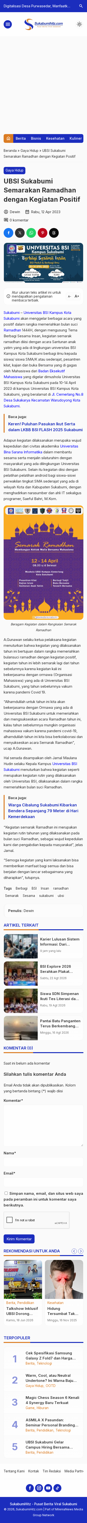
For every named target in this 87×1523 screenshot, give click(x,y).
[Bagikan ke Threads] (54, 233)
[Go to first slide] (80, 1251)
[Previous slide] (74, 1251)
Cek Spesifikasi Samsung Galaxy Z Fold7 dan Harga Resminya (49, 1358)
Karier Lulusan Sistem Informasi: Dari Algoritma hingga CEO (60, 944)
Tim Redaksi (52, 1471)
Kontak (33, 1471)
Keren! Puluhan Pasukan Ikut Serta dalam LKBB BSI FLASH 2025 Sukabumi (45, 426)
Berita (21, 138)
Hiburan (43, 1408)
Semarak (12, 896)
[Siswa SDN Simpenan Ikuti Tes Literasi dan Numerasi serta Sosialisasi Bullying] (21, 1001)
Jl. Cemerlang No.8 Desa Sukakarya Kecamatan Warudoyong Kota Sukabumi (43, 400)
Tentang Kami (14, 1471)
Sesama (29, 896)
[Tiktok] (57, 1488)
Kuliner (76, 138)
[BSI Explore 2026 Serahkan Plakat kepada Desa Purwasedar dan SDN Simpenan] (21, 973)
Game (30, 1408)
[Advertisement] (43, 83)
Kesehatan (55, 138)
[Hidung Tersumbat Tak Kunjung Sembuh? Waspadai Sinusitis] (64, 1279)
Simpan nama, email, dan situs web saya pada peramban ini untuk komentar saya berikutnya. (43, 1199)
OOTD (51, 1386)
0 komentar (19, 220)
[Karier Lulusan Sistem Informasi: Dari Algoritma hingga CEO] (21, 946)
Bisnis (36, 138)
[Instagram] (39, 1488)
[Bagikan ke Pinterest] (42, 233)
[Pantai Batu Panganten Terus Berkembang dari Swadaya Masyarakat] (21, 1028)
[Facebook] (30, 1488)
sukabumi (46, 896)
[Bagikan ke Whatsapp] (31, 233)
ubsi (61, 896)
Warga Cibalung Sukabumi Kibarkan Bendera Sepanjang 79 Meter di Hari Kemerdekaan (43, 811)
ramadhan (61, 888)
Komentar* (13, 1100)
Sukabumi (12, 312)
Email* (9, 1173)
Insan (45, 888)
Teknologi (44, 1363)
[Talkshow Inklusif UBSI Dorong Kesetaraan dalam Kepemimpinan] (23, 1279)
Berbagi (22, 888)
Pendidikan (25, 1303)
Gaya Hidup (14, 170)
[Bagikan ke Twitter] (20, 233)
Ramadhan (12, 330)
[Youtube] (48, 1488)
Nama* (10, 1153)
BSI (34, 888)
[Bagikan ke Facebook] (8, 233)
